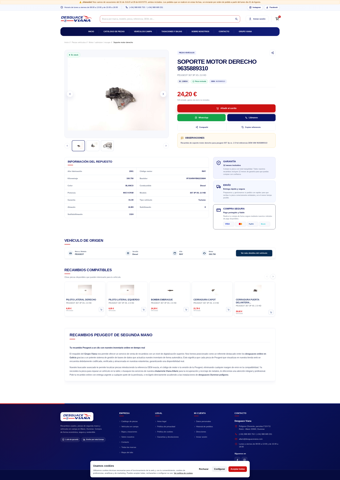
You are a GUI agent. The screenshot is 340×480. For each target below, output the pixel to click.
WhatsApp (203, 117)
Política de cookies (165, 432)
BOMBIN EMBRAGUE (162, 300)
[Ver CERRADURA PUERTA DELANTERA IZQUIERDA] (271, 312)
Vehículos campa (143, 31)
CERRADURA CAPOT (205, 300)
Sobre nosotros (200, 31)
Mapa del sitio (127, 452)
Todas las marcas (128, 447)
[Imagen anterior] (70, 94)
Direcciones (201, 432)
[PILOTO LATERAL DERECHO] (85, 289)
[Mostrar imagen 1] (78, 145)
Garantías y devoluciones (168, 437)
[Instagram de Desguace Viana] (244, 460)
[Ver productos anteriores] (266, 276)
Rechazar (204, 469)
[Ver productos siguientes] (273, 276)
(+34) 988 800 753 (137, 7)
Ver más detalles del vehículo (254, 253)
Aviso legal (161, 421)
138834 (183, 81)
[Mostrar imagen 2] (92, 145)
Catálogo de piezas (114, 31)
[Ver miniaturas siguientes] (166, 146)
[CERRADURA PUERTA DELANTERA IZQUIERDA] (254, 289)
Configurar (219, 469)
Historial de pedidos (204, 426)
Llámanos (253, 117)
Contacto (224, 31)
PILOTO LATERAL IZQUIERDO (124, 300)
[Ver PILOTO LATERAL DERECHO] (101, 309)
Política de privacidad (166, 426)
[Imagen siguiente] (163, 94)
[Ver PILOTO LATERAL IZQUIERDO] (143, 309)
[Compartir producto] (272, 53)
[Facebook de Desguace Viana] (237, 460)
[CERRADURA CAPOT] (212, 289)
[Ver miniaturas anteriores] (67, 146)
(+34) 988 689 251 (155, 7)
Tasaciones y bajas (172, 31)
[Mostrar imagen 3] (107, 145)
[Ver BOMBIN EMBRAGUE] (186, 309)
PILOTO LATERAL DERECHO (81, 300)
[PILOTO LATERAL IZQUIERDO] (127, 289)
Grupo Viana (245, 31)
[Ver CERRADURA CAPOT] (228, 309)
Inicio (91, 31)
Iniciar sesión (201, 437)
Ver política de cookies (183, 473)
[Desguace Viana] (76, 416)
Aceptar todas (238, 469)
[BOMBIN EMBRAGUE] (169, 289)
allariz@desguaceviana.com (251, 439)
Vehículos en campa (129, 426)
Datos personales (203, 421)
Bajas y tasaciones (129, 432)
